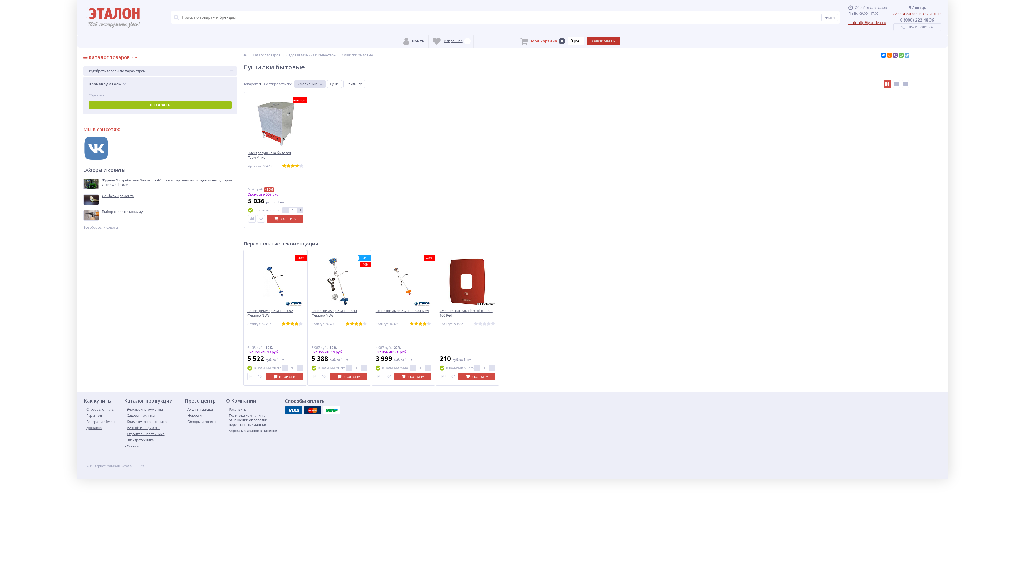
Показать (160, 104)
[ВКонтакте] (883, 55)
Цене (334, 83)
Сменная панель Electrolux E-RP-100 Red (466, 313)
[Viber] (895, 55)
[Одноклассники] (889, 55)
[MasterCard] (312, 410)
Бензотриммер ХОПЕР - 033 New (402, 311)
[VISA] (293, 410)
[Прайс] (905, 84)
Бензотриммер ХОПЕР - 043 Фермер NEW (334, 313)
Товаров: (250, 83)
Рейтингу (354, 83)
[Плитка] (887, 84)
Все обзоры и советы (100, 227)
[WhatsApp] (901, 55)
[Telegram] (907, 55)
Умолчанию (308, 83)
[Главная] (245, 55)
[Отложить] (261, 219)
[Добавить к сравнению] (252, 219)
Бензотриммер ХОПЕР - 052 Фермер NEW (270, 313)
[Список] (896, 84)
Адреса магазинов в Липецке (917, 13)
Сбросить (97, 95)
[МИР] (331, 410)
